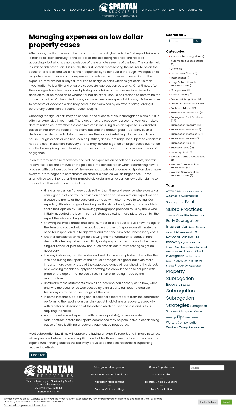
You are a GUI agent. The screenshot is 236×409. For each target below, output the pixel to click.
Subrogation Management (109, 367)
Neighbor (170, 266)
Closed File (170, 215)
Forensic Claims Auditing (109, 389)
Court (202, 215)
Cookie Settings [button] (208, 402)
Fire (176, 232)
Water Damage (191, 318)
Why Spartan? (150, 10)
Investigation (175, 256)
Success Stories (180, 147)
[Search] (197, 41)
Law (186, 256)
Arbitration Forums (197, 191)
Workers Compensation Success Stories (185, 173)
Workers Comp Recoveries (185, 327)
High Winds (186, 242)
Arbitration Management (109, 381)
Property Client (195, 266)
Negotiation (181, 260)
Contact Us (195, 10)
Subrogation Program (183, 125)
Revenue (186, 284)
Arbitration (182, 191)
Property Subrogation (183, 99)
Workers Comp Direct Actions (188, 156)
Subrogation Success (183, 138)
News (181, 10)
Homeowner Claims (182, 73)
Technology (171, 318)
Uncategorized (179, 152)
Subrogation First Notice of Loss (109, 374)
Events (175, 68)
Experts (192, 227)
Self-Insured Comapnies (185, 112)
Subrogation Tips (181, 143)
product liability (180, 94)
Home (46, 10)
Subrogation (180, 290)
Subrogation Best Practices (187, 117)
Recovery (173, 284)
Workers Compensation (182, 323)
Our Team (168, 10)
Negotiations (195, 260)
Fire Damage (185, 232)
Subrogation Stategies (184, 134)
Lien (191, 256)
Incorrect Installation (190, 247)
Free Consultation (161, 389)
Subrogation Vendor (191, 311)
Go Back (38, 355)
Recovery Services (80, 10)
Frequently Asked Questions (161, 381)
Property (181, 265)
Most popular (179, 90)
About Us (60, 10)
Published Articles (181, 108)
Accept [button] (226, 402)
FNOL (191, 237)
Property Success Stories (185, 103)
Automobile (173, 196)
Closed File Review (187, 215)
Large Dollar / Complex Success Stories (184, 84)
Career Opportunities (161, 367)
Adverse (171, 191)
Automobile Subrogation (185, 56)
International (178, 77)
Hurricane (196, 242)
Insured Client (193, 251)
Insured (179, 251)
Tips (180, 317)
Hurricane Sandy (173, 247)
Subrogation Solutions (184, 129)
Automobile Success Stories (187, 60)
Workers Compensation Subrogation (185, 166)
